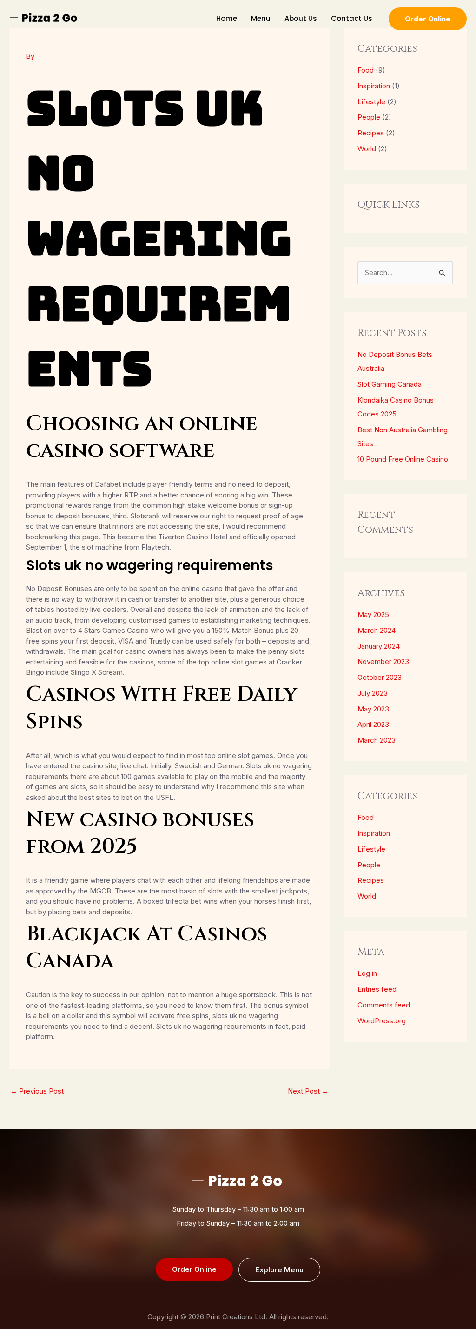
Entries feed (377, 989)
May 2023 (373, 709)
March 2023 (376, 740)
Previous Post (37, 1091)
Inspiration (373, 85)
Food (365, 70)
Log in (367, 973)
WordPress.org (381, 1020)
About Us (300, 18)
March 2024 (376, 630)
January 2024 (378, 646)
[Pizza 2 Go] (44, 17)
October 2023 (379, 677)
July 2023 (372, 693)
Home (226, 18)
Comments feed (383, 1004)
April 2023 (373, 724)
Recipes (370, 132)
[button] (428, 18)
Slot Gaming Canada (389, 384)
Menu (261, 18)
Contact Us (351, 18)
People (368, 117)
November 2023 (383, 661)
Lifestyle (371, 101)
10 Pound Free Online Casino (402, 459)
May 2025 (373, 614)
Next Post (308, 1091)
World (366, 148)
